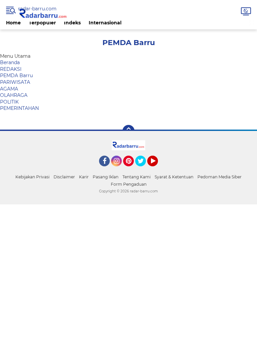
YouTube (157, 169)
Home (13, 23)
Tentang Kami (136, 176)
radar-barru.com (37, 9)
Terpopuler (42, 23)
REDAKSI (10, 69)
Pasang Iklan (105, 176)
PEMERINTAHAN (19, 108)
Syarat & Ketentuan (174, 176)
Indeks (72, 23)
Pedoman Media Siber (219, 176)
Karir (84, 176)
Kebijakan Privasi (32, 176)
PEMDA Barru (16, 75)
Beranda (10, 62)
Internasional (105, 23)
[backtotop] (128, 131)
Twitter (143, 169)
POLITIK (9, 102)
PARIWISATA (15, 82)
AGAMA (9, 89)
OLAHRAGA (13, 95)
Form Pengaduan (129, 184)
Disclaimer (64, 176)
